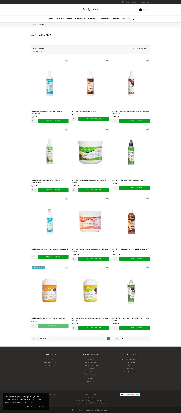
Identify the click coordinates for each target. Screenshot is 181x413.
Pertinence (143, 48)
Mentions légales (90, 362)
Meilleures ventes (51, 365)
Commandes (130, 362)
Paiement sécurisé (90, 372)
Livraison (90, 359)
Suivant (120, 339)
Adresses (130, 368)
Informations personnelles (130, 359)
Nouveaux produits (50, 362)
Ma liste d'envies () (130, 2)
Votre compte (130, 354)
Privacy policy (30, 406)
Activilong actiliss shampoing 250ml (84, 111)
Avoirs (130, 365)
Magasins (90, 381)
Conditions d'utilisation (90, 365)
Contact (126, 19)
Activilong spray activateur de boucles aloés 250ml (49, 249)
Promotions (51, 359)
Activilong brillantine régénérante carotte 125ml (48, 318)
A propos (90, 368)
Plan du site (90, 378)
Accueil (51, 19)
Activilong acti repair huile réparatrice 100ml (128, 180)
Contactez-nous (90, 375)
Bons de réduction (130, 372)
